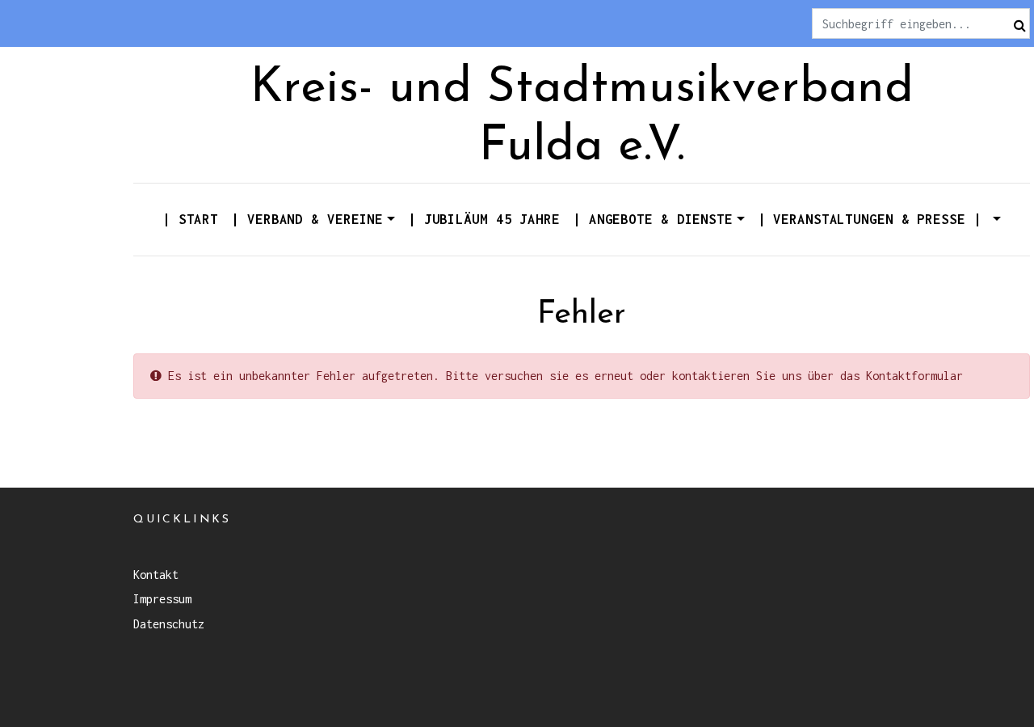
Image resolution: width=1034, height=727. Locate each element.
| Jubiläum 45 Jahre (484, 219)
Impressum (162, 599)
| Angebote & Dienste (653, 219)
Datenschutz (168, 624)
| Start (190, 219)
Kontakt (156, 574)
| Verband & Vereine (307, 219)
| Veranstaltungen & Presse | (874, 219)
